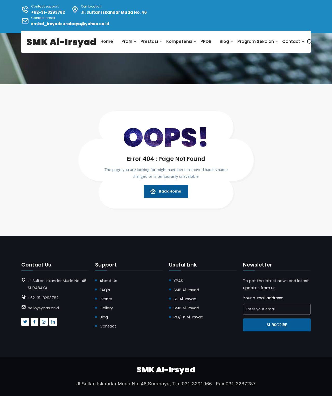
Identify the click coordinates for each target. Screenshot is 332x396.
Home (106, 41)
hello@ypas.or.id (43, 308)
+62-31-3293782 (48, 12)
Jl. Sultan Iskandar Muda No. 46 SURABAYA (57, 284)
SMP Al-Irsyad (186, 289)
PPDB (205, 41)
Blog (224, 41)
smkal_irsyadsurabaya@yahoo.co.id (70, 23)
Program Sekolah (255, 41)
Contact (291, 41)
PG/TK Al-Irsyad (188, 317)
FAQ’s (105, 289)
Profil (126, 41)
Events (106, 299)
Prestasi (149, 41)
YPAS (178, 280)
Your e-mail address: (263, 298)
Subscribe (277, 324)
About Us (108, 280)
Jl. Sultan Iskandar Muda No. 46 (114, 12)
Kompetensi (179, 41)
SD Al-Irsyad (185, 299)
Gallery (106, 308)
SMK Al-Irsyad (186, 308)
